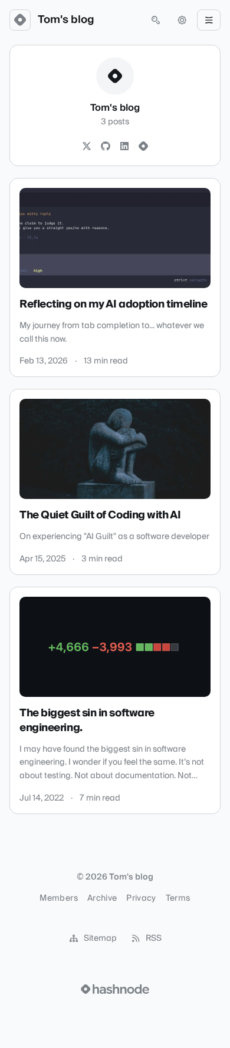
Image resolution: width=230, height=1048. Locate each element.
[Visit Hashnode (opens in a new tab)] (115, 989)
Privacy (141, 898)
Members (58, 898)
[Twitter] (87, 147)
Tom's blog (66, 20)
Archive (102, 898)
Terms (178, 898)
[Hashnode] (143, 147)
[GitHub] (105, 147)
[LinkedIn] (124, 147)
